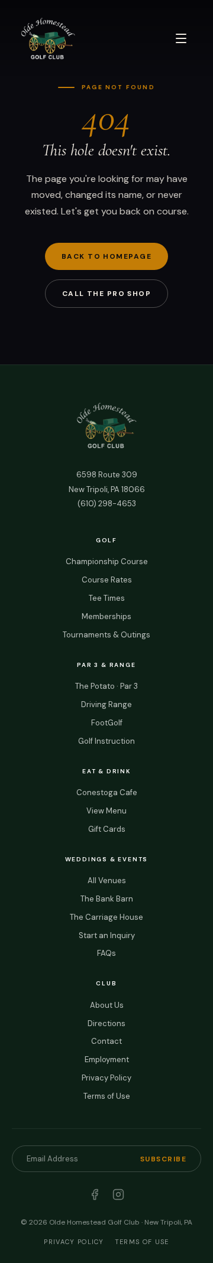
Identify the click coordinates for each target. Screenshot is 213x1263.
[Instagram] (118, 1194)
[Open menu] (181, 38)
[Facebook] (95, 1194)
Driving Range (106, 704)
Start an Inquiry (107, 935)
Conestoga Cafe (106, 792)
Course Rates (107, 580)
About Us (107, 1005)
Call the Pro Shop (106, 293)
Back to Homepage (106, 256)
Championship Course (107, 561)
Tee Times (107, 598)
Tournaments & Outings (106, 635)
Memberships (106, 616)
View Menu (106, 811)
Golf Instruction (106, 741)
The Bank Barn (106, 899)
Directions (106, 1023)
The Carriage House (106, 917)
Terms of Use (106, 1096)
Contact (106, 1041)
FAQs (106, 953)
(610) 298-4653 (107, 504)
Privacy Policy (106, 1078)
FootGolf (106, 723)
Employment (107, 1059)
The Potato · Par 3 (106, 686)
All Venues (107, 880)
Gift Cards (106, 829)
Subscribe (163, 1159)
